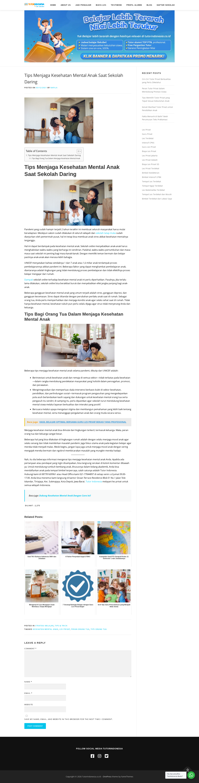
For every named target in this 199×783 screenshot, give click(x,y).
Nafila (53, 87)
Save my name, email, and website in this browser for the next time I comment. (68, 719)
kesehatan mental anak (45, 629)
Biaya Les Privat (149, 151)
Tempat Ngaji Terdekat (152, 185)
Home (53, 5)
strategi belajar (44, 626)
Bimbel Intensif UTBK (151, 177)
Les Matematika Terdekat (153, 190)
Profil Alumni (134, 5)
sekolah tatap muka (106, 233)
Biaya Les (101, 5)
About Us (66, 5)
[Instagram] (99, 756)
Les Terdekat (148, 138)
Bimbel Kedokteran (150, 172)
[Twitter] (106, 756)
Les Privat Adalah (150, 160)
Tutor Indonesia (94, 481)
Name (28, 682)
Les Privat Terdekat (150, 168)
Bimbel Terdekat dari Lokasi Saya (157, 198)
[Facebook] (92, 756)
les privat (64, 629)
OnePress (107, 776)
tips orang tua (99, 629)
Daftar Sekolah (166, 5)
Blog (149, 5)
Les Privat (146, 129)
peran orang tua (80, 629)
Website (28, 704)
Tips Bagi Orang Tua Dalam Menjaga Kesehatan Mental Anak (56, 158)
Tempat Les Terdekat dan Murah (157, 194)
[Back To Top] (187, 770)
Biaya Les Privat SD (150, 164)
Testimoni (116, 5)
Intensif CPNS (148, 142)
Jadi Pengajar (83, 5)
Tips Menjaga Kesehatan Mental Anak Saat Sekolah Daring (54, 155)
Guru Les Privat (149, 147)
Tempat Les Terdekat (151, 181)
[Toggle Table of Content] (78, 151)
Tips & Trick (61, 626)
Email (28, 693)
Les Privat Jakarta (149, 155)
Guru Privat (147, 134)
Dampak (28, 279)
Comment (30, 648)
